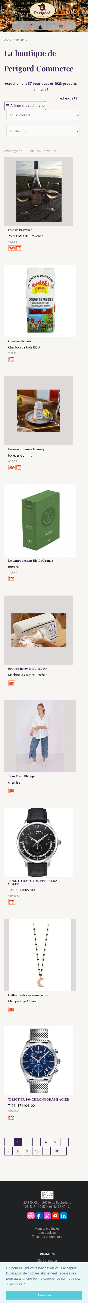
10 (37, 1151)
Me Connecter (47, 1260)
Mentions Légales (47, 1229)
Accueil (8, 40)
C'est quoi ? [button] (16, 1284)
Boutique (22, 40)
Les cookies (47, 1233)
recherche (66, 98)
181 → (59, 1151)
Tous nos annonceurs (47, 1237)
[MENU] (61, 27)
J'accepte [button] (44, 1295)
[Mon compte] (40, 28)
